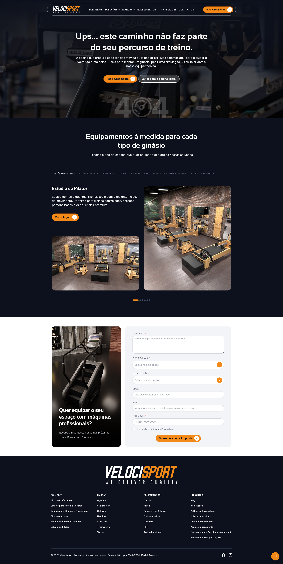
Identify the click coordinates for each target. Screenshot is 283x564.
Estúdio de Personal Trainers (66, 521)
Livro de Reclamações (202, 521)
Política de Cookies (200, 516)
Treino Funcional (153, 532)
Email (136, 402)
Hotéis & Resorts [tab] (88, 173)
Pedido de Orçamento (201, 527)
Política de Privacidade (162, 429)
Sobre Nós (95, 9)
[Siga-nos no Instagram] (230, 555)
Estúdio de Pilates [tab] (64, 173)
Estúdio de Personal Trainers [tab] (170, 173)
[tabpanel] (141, 238)
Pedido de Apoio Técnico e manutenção (211, 532)
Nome (137, 389)
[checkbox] (134, 429)
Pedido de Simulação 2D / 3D (205, 537)
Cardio (147, 500)
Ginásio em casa (59, 516)
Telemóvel (140, 416)
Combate (148, 521)
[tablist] (141, 175)
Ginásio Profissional (61, 500)
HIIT (146, 527)
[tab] (136, 300)
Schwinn (101, 511)
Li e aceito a (155, 429)
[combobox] (178, 365)
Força (147, 505)
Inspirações (168, 9)
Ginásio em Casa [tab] (140, 173)
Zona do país (141, 373)
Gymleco (101, 500)
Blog (192, 500)
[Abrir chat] (275, 556)
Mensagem (139, 333)
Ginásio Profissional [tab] (203, 173)
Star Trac (102, 521)
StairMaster (103, 505)
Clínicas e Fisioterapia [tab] (115, 173)
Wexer (100, 532)
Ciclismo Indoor (152, 516)
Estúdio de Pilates (60, 527)
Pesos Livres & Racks (155, 511)
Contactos (186, 9)
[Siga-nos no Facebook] (223, 555)
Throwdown (103, 527)
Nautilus (101, 516)
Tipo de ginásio (142, 358)
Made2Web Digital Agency (142, 555)
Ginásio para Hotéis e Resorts (66, 505)
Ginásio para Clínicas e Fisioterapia (69, 511)
